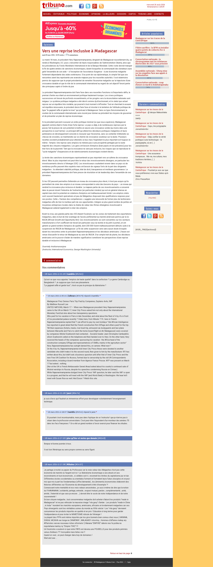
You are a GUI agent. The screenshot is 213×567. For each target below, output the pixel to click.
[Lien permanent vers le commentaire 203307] (46, 296)
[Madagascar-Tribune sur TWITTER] (149, 218)
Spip (129, 562)
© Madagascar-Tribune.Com (104, 562)
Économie (84, 14)
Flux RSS (119, 562)
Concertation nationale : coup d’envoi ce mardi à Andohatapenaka (151, 83)
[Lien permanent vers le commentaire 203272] (46, 412)
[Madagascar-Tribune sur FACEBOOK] (143, 218)
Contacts (159, 14)
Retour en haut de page (120, 553)
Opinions (95, 14)
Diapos (132, 14)
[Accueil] (57, 8)
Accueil (47, 14)
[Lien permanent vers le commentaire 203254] (43, 438)
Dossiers (121, 14)
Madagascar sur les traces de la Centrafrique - (150, 126)
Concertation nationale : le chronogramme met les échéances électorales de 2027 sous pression (151, 61)
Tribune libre (145, 14)
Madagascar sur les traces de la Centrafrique (150, 39)
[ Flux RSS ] (152, 198)
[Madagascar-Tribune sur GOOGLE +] (155, 218)
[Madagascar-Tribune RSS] (161, 218)
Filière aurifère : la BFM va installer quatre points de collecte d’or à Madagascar (152, 49)
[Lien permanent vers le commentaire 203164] (43, 274)
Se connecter (87, 562)
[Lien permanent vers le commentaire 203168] (43, 393)
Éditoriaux (58, 14)
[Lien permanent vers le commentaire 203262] (43, 464)
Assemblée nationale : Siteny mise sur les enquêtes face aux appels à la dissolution (151, 73)
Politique (72, 14)
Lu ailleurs (109, 14)
